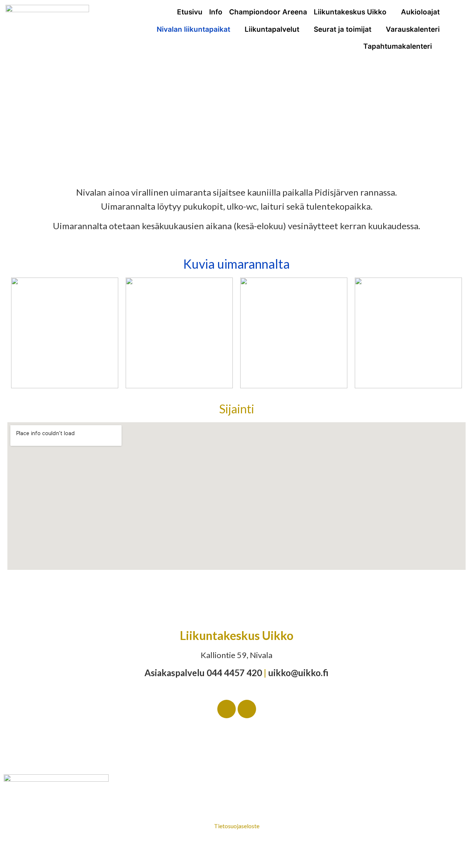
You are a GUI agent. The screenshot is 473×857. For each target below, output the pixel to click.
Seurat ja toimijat (342, 29)
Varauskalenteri (413, 29)
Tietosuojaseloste (236, 825)
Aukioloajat (420, 12)
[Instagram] (247, 709)
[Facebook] (226, 709)
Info (215, 12)
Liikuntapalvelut (272, 29)
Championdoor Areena (268, 12)
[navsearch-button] (460, 18)
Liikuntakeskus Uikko (350, 12)
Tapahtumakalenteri (397, 46)
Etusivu (190, 12)
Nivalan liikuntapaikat (193, 29)
